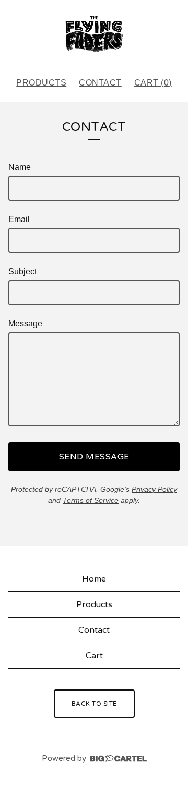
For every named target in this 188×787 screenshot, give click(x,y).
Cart (94, 655)
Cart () (153, 82)
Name (19, 167)
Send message (94, 457)
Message (25, 323)
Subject (22, 271)
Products (41, 82)
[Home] (94, 34)
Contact (100, 82)
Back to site (94, 703)
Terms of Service (91, 500)
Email (19, 219)
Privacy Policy (154, 489)
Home (94, 579)
